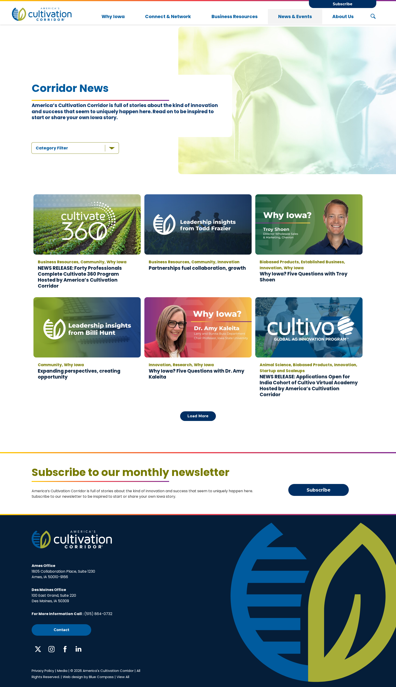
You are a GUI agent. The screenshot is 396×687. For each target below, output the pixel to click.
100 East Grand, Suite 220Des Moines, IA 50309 (54, 595)
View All (123, 676)
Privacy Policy (43, 670)
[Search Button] (373, 16)
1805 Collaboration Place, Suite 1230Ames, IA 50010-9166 (63, 571)
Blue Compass (101, 676)
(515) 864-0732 (98, 613)
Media (62, 670)
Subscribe (342, 4)
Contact (61, 630)
